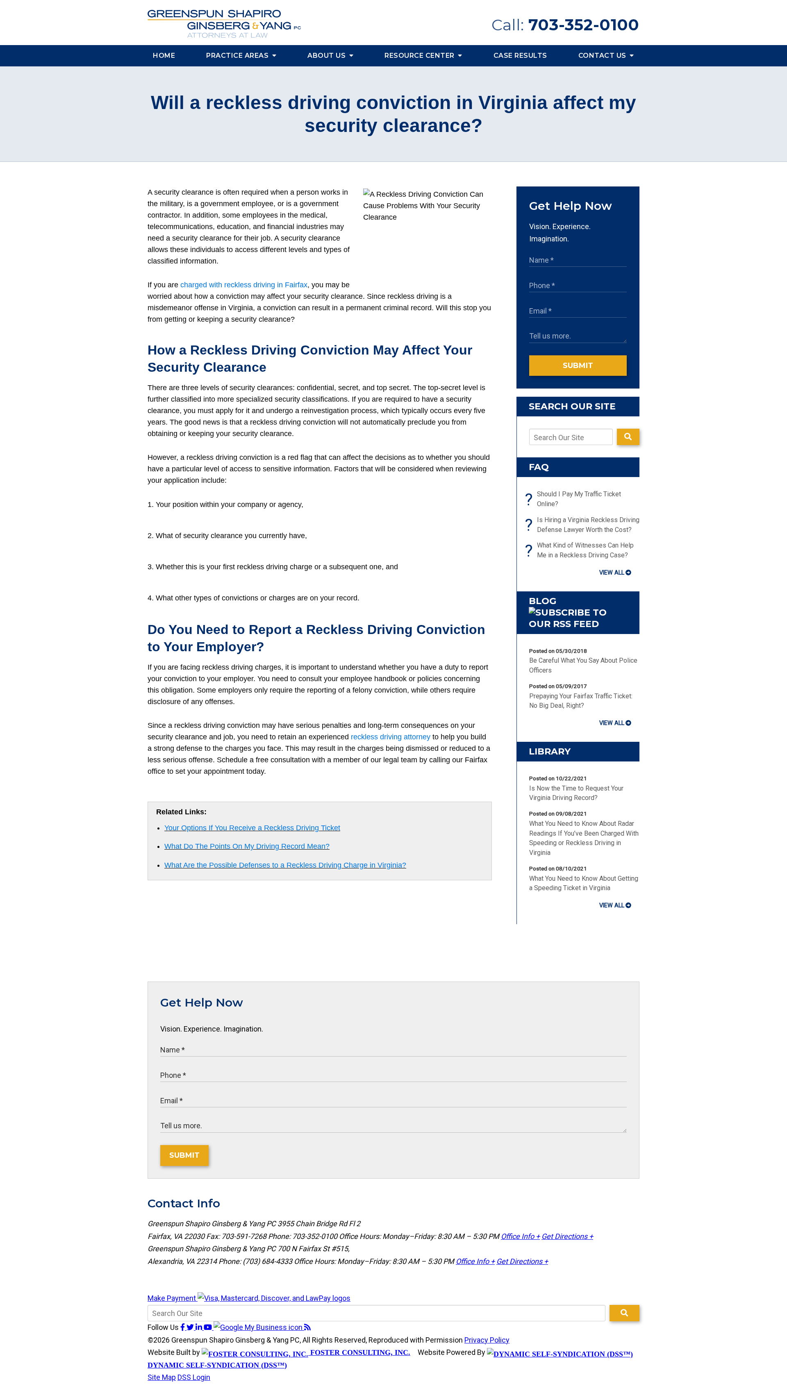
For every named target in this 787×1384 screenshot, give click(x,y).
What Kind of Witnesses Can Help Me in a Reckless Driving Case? (581, 550)
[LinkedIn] (200, 1327)
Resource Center (420, 55)
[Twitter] (191, 1327)
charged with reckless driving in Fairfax (243, 285)
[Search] (628, 437)
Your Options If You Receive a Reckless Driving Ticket (252, 828)
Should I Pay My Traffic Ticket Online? (575, 499)
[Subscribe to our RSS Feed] (578, 624)
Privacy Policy (487, 1340)
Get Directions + (567, 1236)
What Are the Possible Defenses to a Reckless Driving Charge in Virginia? (285, 865)
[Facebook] (183, 1327)
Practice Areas (238, 55)
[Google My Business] (259, 1327)
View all (611, 572)
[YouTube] (209, 1327)
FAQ (539, 467)
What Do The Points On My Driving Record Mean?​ (247, 846)
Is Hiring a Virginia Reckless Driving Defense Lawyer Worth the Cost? (584, 525)
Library (550, 751)
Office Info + (520, 1236)
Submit (578, 365)
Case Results (520, 55)
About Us (327, 55)
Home (164, 55)
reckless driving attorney (390, 737)
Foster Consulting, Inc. (359, 1352)
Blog (542, 601)
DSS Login (193, 1377)
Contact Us (603, 55)
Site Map (162, 1377)
